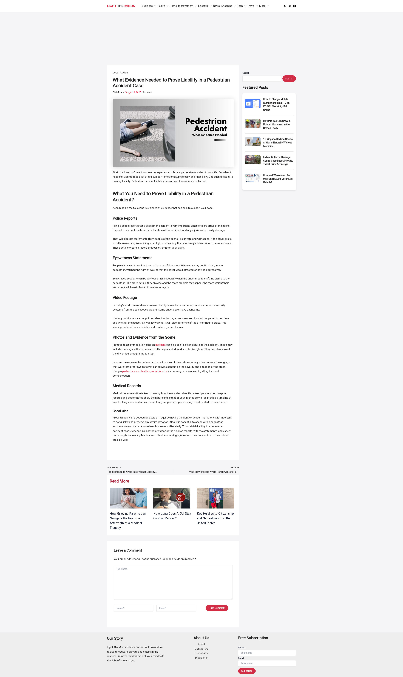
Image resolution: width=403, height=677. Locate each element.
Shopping (226, 5)
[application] (154, 6)
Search (246, 73)
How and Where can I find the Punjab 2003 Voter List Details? (277, 179)
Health (161, 5)
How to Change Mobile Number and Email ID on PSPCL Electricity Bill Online (276, 104)
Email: (241, 658)
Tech (240, 5)
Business (147, 5)
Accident (147, 92)
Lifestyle (203, 5)
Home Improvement (181, 5)
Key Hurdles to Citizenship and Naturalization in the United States (215, 518)
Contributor (201, 653)
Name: (241, 647)
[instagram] (294, 6)
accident (160, 344)
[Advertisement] (201, 36)
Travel (251, 5)
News (216, 5)
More (262, 5)
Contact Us (201, 648)
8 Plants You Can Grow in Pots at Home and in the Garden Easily (276, 124)
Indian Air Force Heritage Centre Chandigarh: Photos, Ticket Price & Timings (278, 161)
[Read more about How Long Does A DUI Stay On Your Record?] (171, 498)
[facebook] (285, 6)
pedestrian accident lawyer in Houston (144, 371)
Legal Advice (120, 72)
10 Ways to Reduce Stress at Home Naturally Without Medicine (278, 143)
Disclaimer (201, 657)
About (201, 644)
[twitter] (289, 6)
